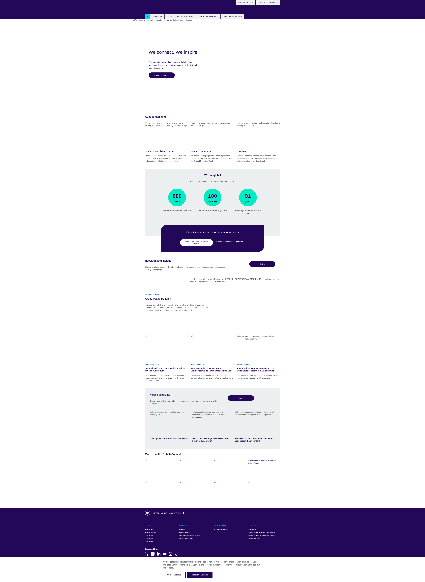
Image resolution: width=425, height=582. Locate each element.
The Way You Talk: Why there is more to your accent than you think (253, 439)
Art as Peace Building (158, 298)
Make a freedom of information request (261, 535)
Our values (149, 535)
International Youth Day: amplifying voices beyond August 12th (165, 369)
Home (147, 16)
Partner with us (184, 532)
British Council (151, 9)
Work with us (184, 525)
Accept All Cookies (200, 575)
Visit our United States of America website (196, 242)
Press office (252, 529)
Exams (169, 16)
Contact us (261, 2)
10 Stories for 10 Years (201, 151)
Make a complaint (254, 538)
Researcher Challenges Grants (159, 151)
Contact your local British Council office (261, 532)
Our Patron (149, 542)
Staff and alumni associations (189, 535)
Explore (262, 264)
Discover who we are (161, 75)
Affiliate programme (186, 538)
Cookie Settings (174, 575)
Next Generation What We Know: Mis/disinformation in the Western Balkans (211, 369)
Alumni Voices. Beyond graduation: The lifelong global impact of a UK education (255, 369)
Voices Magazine (220, 525)
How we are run (150, 532)
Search (278, 3)
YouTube (165, 552)
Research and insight (245, 2)
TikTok (177, 552)
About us (148, 525)
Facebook (153, 552)
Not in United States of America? (229, 241)
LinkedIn (159, 552)
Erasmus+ (241, 151)
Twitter (147, 552)
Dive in (241, 398)
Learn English (157, 16)
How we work (149, 529)
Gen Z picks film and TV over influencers (169, 438)
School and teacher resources (207, 16)
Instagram (171, 552)
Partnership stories (220, 529)
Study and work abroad (184, 16)
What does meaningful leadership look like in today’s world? (210, 439)
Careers (182, 529)
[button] (212, 513)
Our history (149, 538)
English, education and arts (232, 16)
